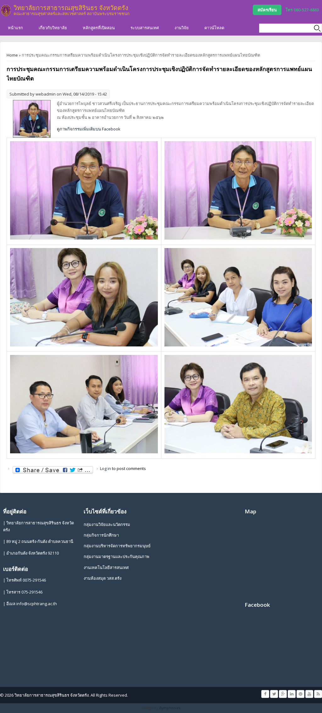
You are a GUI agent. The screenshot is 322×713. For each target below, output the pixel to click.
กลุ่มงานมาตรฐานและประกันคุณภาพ (116, 556)
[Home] (6, 10)
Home (12, 55)
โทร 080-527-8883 (302, 10)
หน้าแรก (15, 27)
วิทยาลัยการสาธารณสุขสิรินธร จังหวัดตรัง (71, 7)
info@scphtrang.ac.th (36, 603)
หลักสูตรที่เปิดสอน (99, 27)
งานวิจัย (182, 27)
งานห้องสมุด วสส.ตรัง (102, 578)
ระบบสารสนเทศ (144, 27)
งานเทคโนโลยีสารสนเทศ (106, 567)
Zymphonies (169, 707)
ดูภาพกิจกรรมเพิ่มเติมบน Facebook (88, 129)
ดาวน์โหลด (214, 27)
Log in (105, 468)
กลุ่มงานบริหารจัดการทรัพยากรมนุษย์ (117, 546)
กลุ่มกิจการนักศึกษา (101, 535)
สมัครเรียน (267, 10)
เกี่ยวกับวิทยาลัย (53, 27)
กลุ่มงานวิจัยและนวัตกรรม (107, 524)
